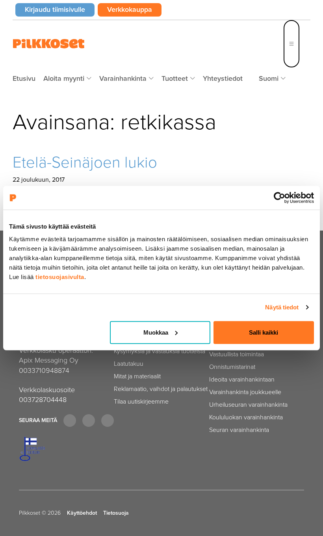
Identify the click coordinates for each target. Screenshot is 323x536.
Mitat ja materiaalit (137, 376)
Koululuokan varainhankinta (246, 417)
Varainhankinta (124, 78)
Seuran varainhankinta (239, 429)
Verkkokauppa (134, 9)
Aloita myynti (64, 78)
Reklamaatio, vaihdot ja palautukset (161, 388)
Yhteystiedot (223, 78)
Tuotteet (176, 78)
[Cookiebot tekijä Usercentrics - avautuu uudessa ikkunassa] (279, 198)
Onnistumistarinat (232, 366)
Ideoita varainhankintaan (242, 379)
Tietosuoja (116, 513)
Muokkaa (155, 332)
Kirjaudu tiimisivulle (60, 9)
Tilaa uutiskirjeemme (141, 401)
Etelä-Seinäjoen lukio (85, 162)
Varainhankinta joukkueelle (245, 391)
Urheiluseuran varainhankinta (248, 404)
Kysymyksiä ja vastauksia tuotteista (159, 350)
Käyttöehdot (82, 513)
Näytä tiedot (282, 307)
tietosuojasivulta (59, 276)
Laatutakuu (128, 363)
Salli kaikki (263, 332)
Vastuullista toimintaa (236, 354)
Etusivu (24, 78)
